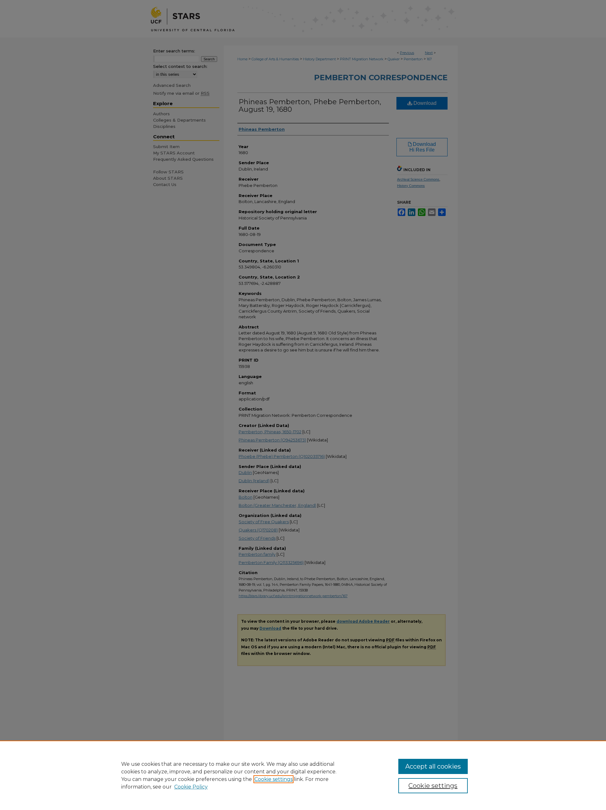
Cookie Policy (191, 787)
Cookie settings (273, 779)
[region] (303, 775)
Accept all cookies (433, 766)
